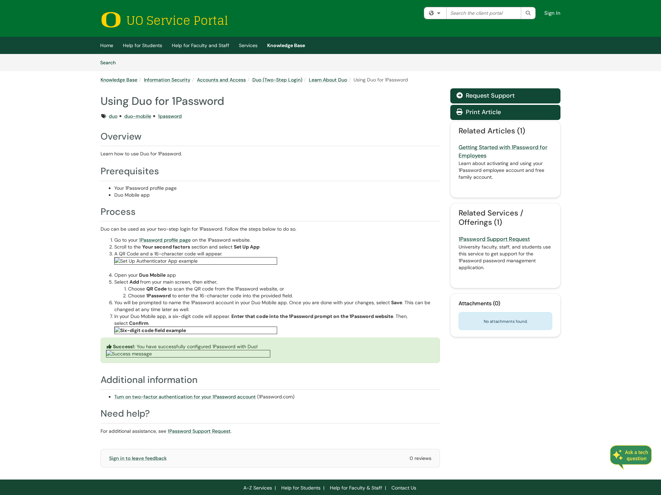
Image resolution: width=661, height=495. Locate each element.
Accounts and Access (221, 80)
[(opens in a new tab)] (164, 20)
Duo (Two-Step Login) (277, 80)
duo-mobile (137, 116)
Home (106, 45)
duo (113, 116)
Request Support (489, 95)
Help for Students (142, 45)
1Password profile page (165, 240)
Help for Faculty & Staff (356, 488)
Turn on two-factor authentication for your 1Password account (185, 397)
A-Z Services (257, 488)
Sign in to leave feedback (138, 458)
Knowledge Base (286, 45)
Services (248, 45)
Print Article (482, 112)
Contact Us (403, 488)
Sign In (552, 13)
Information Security (167, 80)
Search (110, 62)
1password (170, 116)
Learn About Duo (328, 80)
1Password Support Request (199, 431)
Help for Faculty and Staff (200, 45)
